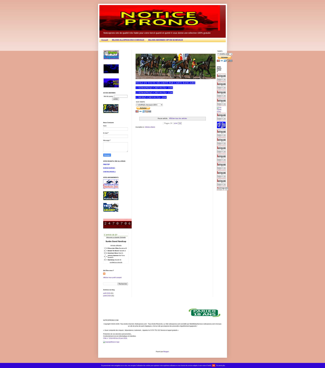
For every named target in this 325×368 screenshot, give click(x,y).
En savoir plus (220, 365)
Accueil (104, 40)
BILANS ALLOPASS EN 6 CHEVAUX (128, 40)
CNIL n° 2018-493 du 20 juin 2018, (115, 338)
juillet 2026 (107, 296)
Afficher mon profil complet (112, 277)
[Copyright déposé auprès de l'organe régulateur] (162, 342)
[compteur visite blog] (117, 228)
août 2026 (106, 293)
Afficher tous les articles (178, 118)
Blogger (166, 352)
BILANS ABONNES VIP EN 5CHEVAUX (165, 40)
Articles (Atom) (150, 127)
